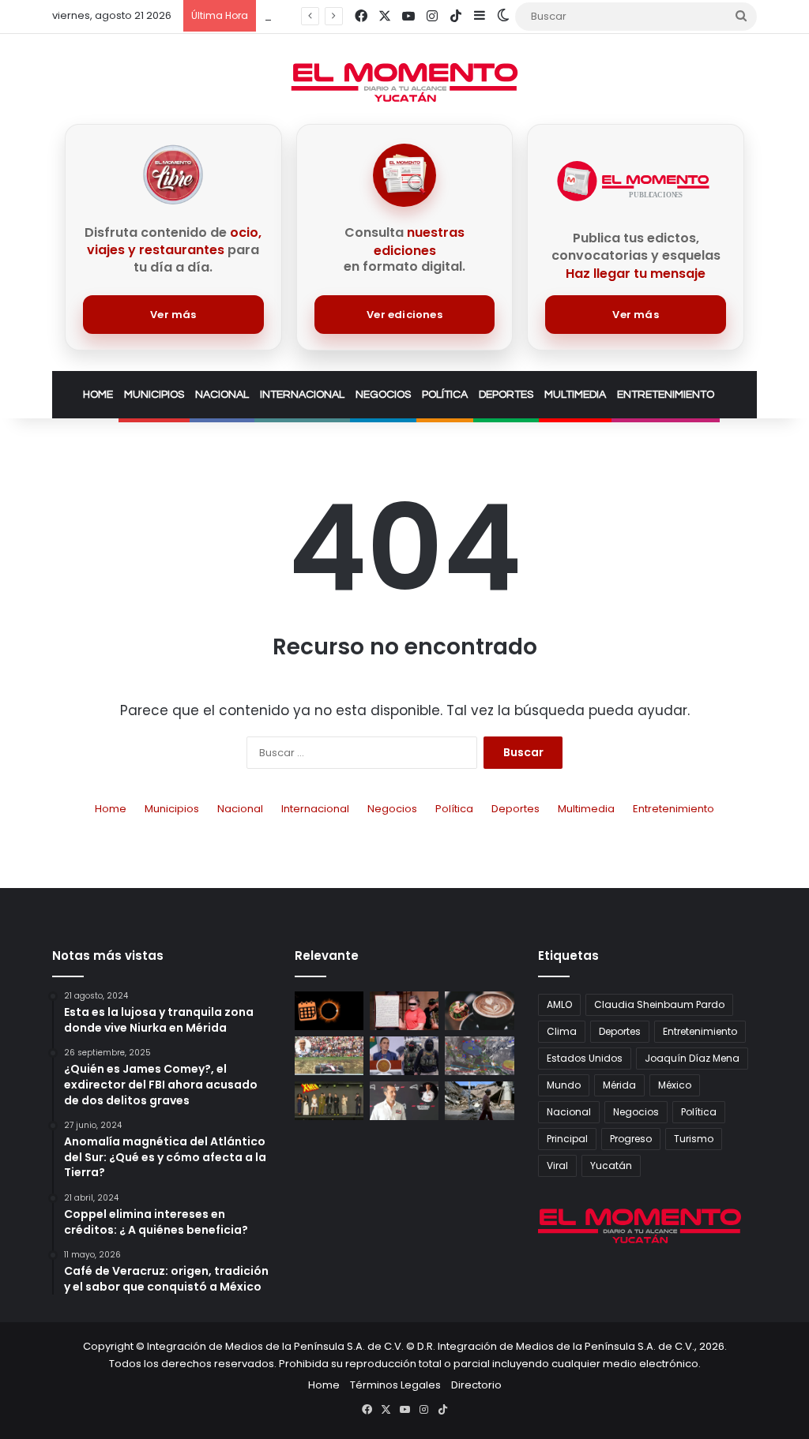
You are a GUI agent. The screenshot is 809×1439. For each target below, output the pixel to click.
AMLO (559, 1004)
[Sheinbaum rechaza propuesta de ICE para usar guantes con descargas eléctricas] (404, 1055)
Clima (562, 1031)
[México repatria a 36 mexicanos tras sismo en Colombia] (479, 1100)
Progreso (631, 1138)
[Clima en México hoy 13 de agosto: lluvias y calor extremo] (479, 1055)
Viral (557, 1165)
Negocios (383, 394)
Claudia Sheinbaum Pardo (659, 1004)
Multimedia (575, 394)
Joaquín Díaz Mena (692, 1058)
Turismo (693, 1138)
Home (98, 394)
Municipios (154, 394)
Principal (567, 1138)
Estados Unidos (585, 1058)
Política (445, 394)
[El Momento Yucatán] (404, 82)
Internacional (302, 394)
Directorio (476, 1384)
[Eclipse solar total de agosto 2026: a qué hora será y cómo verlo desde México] (329, 1010)
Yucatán (611, 1165)
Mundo (564, 1085)
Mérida (619, 1085)
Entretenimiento (665, 394)
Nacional (222, 394)
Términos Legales (395, 1384)
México (674, 1085)
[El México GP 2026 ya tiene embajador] (404, 1100)
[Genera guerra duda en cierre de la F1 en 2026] (329, 1055)
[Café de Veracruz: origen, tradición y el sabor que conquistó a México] (479, 1010)
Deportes (506, 394)
